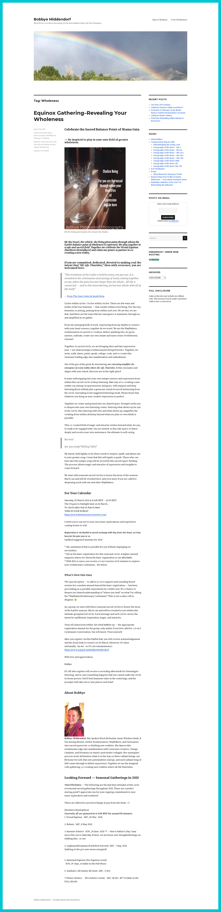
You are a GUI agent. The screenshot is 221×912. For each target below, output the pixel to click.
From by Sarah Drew (85, 296)
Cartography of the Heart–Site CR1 (167, 166)
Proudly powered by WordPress (66, 900)
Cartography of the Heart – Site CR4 (168, 158)
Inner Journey (39, 135)
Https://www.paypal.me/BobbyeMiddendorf (86, 650)
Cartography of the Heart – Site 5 (167, 147)
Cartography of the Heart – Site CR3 (168, 155)
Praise (153, 171)
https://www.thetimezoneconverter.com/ (85, 514)
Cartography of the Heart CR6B (166, 161)
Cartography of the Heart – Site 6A (167, 150)
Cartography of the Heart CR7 (165, 163)
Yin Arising (45, 138)
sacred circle (51, 142)
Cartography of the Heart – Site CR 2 (168, 153)
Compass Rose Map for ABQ (162, 142)
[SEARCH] (185, 238)
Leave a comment (41, 151)
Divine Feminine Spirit (43, 133)
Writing (37, 138)
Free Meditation (179, 20)
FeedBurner (174, 221)
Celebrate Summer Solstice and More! (167, 107)
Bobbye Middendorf (52, 19)
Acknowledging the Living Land (166, 145)
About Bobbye (159, 20)
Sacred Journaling (41, 144)
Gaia (43, 142)
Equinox (37, 142)
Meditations (51, 135)
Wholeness (44, 147)
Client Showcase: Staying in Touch (167, 174)
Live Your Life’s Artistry (160, 105)
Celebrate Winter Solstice (161, 115)
